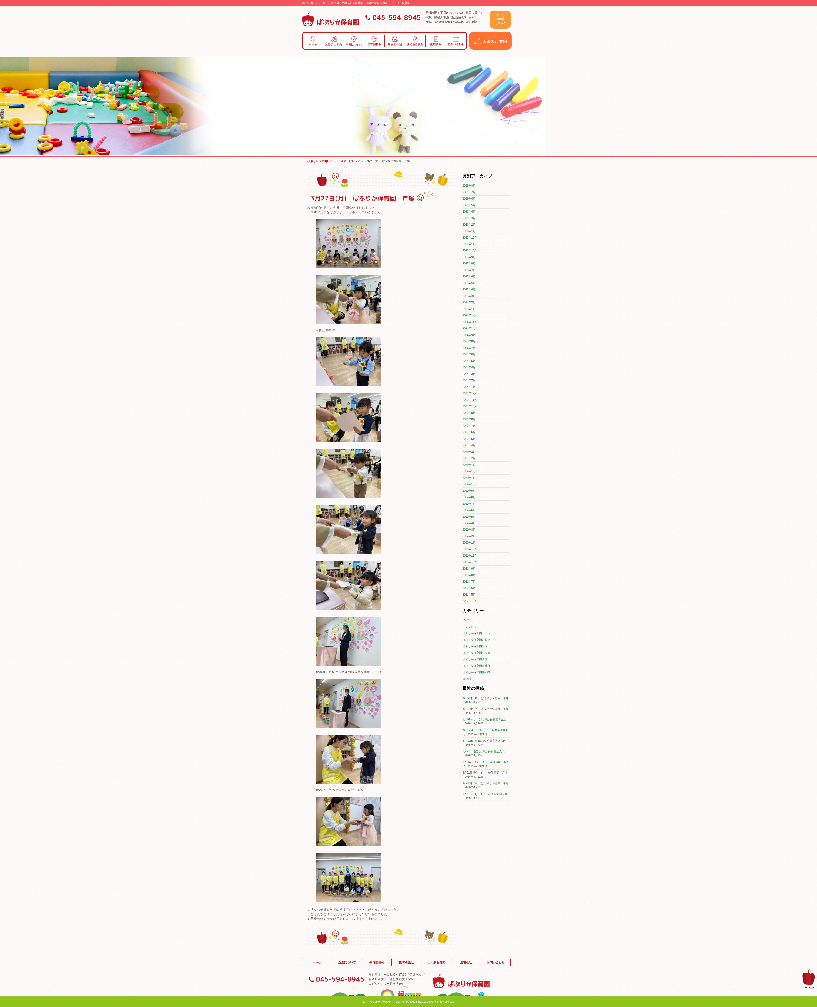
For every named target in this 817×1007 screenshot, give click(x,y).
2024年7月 (469, 348)
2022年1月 (469, 542)
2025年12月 (470, 237)
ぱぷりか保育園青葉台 (476, 665)
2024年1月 (469, 387)
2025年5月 (469, 283)
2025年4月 (469, 289)
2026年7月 (469, 192)
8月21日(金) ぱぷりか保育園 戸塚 (485, 772)
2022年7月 (469, 503)
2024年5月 (469, 361)
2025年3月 (469, 296)
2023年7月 (469, 425)
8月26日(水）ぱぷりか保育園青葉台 (485, 719)
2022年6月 (469, 510)
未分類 (467, 678)
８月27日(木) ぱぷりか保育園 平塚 (486, 698)
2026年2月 (469, 224)
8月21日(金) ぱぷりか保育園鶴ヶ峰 (485, 794)
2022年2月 (469, 536)
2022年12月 (470, 471)
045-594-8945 (397, 17)
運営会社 (466, 962)
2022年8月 (469, 497)
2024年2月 (469, 380)
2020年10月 (470, 601)
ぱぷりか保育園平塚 (475, 646)
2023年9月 (469, 412)
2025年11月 (470, 244)
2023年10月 (470, 406)
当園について (347, 962)
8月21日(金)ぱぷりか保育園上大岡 (484, 751)
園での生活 (406, 962)
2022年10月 (470, 484)
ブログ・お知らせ (349, 161)
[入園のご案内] (490, 48)
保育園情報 (376, 962)
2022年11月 (470, 477)
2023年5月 (469, 438)
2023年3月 (469, 451)
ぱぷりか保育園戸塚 (475, 659)
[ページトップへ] (808, 988)
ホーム (317, 962)
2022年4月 (469, 523)
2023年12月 (470, 393)
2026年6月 (469, 198)
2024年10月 (470, 328)
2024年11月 (470, 322)
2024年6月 (469, 354)
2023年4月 (469, 445)
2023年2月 (469, 458)
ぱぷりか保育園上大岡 (476, 633)
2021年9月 (469, 568)
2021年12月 (470, 549)
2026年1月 (469, 231)
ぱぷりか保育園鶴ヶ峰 (476, 672)
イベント (468, 620)
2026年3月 (469, 218)
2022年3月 (469, 529)
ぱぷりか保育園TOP (320, 161)
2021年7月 (469, 581)
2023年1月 (469, 464)
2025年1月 (469, 309)
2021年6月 (469, 588)
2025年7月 (469, 270)
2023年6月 (469, 432)
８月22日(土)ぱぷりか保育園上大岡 (484, 740)
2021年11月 (470, 555)
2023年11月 (470, 399)
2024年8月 (469, 341)
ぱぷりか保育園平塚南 (476, 652)
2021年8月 (469, 575)
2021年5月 (469, 594)
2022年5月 (469, 516)
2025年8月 (469, 263)
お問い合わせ (496, 962)
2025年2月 (469, 302)
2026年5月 (469, 205)
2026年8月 (469, 185)
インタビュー (471, 626)
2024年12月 (470, 315)
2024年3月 (469, 374)
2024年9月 (469, 335)
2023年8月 (469, 419)
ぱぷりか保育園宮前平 (476, 639)
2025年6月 (469, 276)
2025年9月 (469, 257)
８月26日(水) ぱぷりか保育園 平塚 (486, 708)
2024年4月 (469, 367)
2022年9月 (469, 490)
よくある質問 (436, 962)
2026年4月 (469, 211)
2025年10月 (470, 250)
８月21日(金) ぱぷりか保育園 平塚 (486, 783)
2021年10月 (470, 562)
